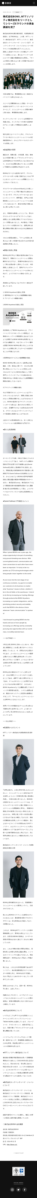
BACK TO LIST (19, 1153)
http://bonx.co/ (12, 1144)
